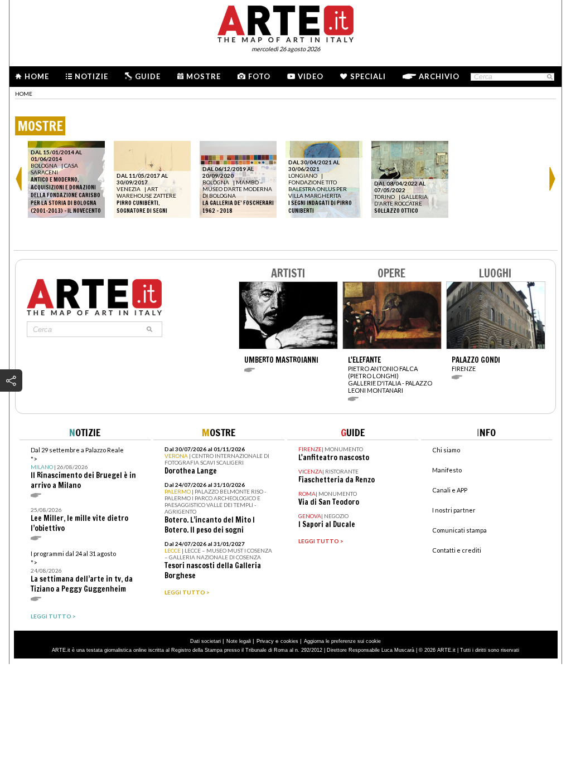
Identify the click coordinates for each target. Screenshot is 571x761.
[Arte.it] (285, 22)
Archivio (439, 76)
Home (37, 76)
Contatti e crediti (456, 550)
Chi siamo (446, 449)
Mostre (203, 76)
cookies (289, 641)
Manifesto (447, 470)
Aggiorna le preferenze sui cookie (342, 641)
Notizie (91, 76)
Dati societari (205, 641)
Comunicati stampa (459, 530)
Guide (148, 76)
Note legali (238, 641)
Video (310, 76)
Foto (259, 76)
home (23, 93)
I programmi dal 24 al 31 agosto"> (82, 572)
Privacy (265, 641)
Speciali (368, 76)
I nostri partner (454, 510)
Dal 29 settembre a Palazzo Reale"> (83, 468)
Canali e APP (449, 490)
